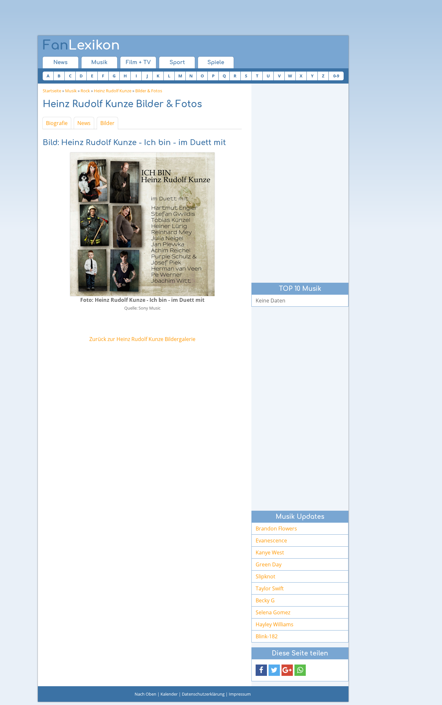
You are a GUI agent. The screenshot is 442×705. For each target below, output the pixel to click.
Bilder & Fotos (148, 91)
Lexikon (81, 45)
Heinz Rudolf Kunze (112, 91)
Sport (177, 62)
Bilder (107, 123)
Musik (99, 62)
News (60, 62)
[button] (261, 670)
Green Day (269, 564)
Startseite (52, 91)
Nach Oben (145, 694)
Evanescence (271, 540)
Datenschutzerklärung (203, 694)
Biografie (57, 123)
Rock (85, 91)
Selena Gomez (273, 612)
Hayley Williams (274, 624)
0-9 (336, 76)
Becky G (265, 600)
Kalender (169, 694)
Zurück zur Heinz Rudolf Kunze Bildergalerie (142, 339)
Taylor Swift (270, 588)
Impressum (240, 694)
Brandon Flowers (276, 528)
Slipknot (265, 576)
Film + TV (138, 62)
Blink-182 (267, 636)
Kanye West (270, 552)
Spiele (215, 62)
